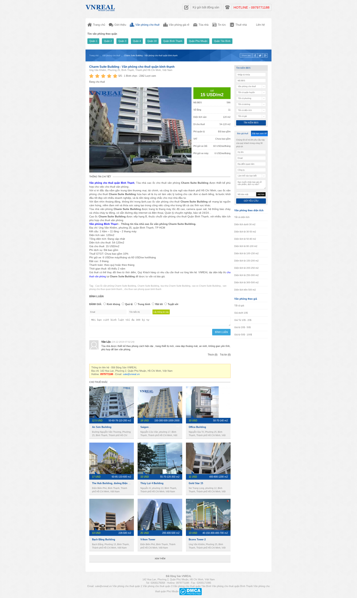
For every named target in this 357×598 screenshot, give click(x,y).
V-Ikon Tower (147, 539)
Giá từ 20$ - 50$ (242, 327)
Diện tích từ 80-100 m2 (245, 246)
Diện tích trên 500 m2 (245, 289)
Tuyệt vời (173, 304)
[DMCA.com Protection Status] (190, 591)
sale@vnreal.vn (131, 374)
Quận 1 (93, 41)
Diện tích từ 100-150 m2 (246, 253)
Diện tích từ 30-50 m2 (245, 231)
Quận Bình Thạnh (172, 41)
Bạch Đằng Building (103, 539)
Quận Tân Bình (222, 41)
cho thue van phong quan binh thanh (142, 289)
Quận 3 (122, 41)
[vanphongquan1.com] (100, 7)
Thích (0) (212, 354)
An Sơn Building (101, 427)
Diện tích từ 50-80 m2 (245, 239)
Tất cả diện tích (242, 217)
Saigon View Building (152, 427)
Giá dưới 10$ (241, 313)
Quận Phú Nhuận (198, 41)
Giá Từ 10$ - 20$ (242, 320)
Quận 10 (152, 41)
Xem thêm (160, 558)
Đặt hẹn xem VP (259, 133)
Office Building (197, 427)
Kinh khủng (113, 304)
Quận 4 (137, 41)
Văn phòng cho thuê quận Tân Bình (192, 586)
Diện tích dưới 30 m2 (244, 224)
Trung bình (144, 304)
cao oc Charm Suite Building (206, 286)
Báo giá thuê (242, 133)
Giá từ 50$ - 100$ (243, 334)
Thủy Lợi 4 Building (151, 483)
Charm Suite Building (148, 286)
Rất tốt (159, 304)
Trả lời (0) (225, 354)
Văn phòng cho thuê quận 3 (157, 586)
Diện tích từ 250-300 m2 (246, 275)
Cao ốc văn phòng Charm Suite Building (115, 286)
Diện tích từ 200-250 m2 (246, 268)
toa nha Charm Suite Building (175, 286)
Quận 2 (108, 41)
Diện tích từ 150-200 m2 (246, 260)
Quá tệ (129, 304)
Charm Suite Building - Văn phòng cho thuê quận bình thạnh (132, 66)
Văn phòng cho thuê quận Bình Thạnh (232, 586)
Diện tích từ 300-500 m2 (246, 282)
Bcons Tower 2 (197, 539)
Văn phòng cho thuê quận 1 (127, 586)
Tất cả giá (239, 305)
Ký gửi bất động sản (206, 7)
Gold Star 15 (196, 483)
